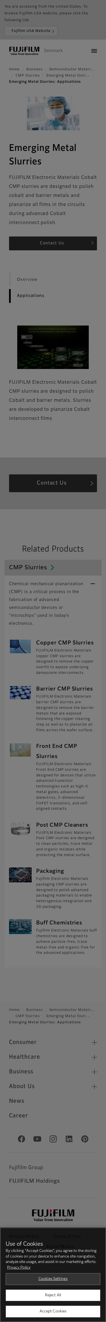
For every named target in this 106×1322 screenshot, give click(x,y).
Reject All (53, 1295)
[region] (53, 1274)
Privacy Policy (19, 1267)
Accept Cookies (53, 1311)
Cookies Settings (53, 1279)
